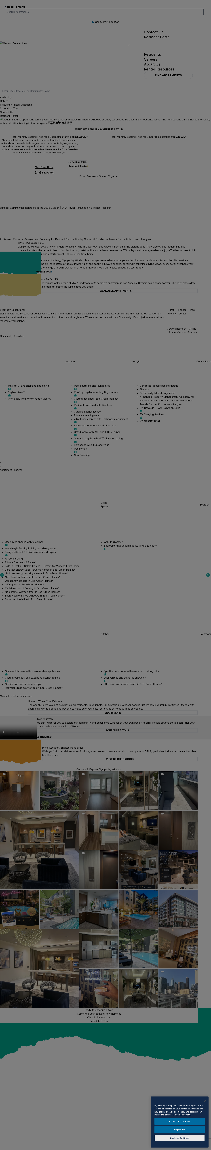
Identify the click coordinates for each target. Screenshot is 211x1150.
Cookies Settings (179, 1138)
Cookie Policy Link (182, 1114)
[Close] (204, 1101)
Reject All (179, 1129)
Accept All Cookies (179, 1121)
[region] (180, 1122)
